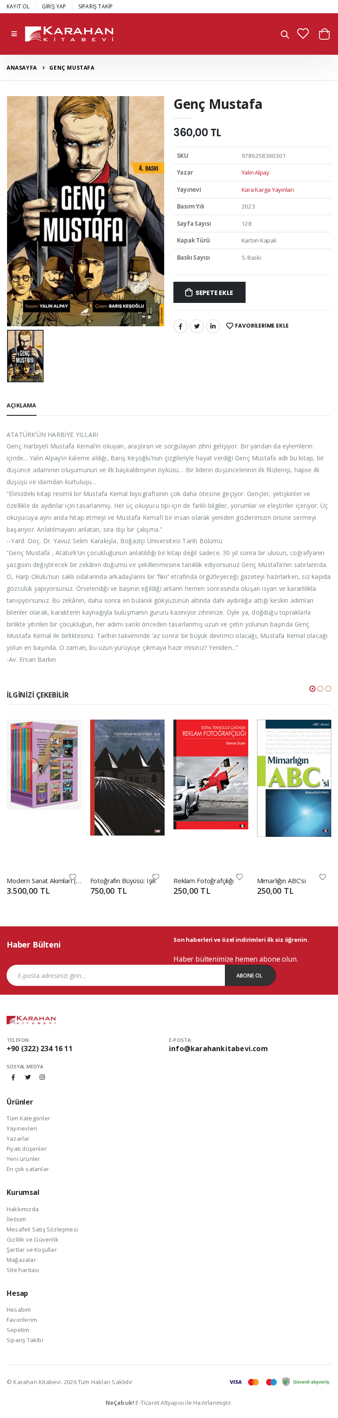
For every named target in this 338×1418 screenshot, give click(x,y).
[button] (285, 35)
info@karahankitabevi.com (218, 1048)
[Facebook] (180, 326)
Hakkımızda (23, 1209)
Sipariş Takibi (25, 1340)
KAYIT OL (18, 6)
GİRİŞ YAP (54, 6)
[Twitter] (197, 326)
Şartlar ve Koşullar (32, 1250)
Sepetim (18, 1330)
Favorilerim (22, 1320)
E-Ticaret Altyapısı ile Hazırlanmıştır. (169, 1403)
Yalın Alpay (255, 172)
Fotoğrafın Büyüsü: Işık (123, 880)
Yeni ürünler (23, 1159)
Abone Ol (249, 975)
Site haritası (23, 1270)
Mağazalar (21, 1260)
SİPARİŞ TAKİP (95, 6)
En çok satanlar (28, 1169)
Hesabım (19, 1310)
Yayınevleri (22, 1128)
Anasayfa (22, 67)
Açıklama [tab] (22, 405)
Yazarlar (18, 1138)
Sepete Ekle (214, 292)
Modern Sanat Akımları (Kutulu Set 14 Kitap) (44, 880)
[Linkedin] (213, 326)
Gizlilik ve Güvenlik (33, 1239)
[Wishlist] (72, 876)
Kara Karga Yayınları (268, 190)
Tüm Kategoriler (28, 1118)
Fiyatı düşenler (27, 1149)
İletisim (16, 1219)
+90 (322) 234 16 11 (40, 1048)
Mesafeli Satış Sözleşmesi (42, 1229)
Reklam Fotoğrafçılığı (203, 880)
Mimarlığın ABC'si (281, 880)
